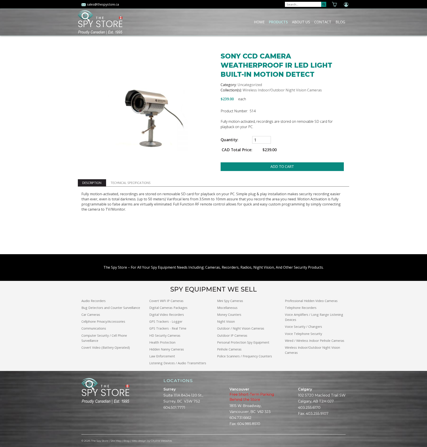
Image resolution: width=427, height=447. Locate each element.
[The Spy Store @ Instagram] (90, 419)
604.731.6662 (241, 418)
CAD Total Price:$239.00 (249, 149)
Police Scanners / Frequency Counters (244, 356)
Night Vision (226, 321)
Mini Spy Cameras (230, 301)
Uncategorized (250, 84)
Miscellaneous (227, 308)
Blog (340, 22)
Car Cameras (90, 314)
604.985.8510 (248, 424)
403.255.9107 (317, 413)
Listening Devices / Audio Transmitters (177, 363)
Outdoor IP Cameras (232, 335)
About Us (301, 22)
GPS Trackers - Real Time (167, 328)
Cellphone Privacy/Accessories (103, 321)
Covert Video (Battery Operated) (105, 347)
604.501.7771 (174, 407)
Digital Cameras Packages (168, 308)
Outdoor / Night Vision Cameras (240, 328)
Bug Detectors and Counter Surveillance (110, 308)
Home (259, 22)
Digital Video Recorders (166, 314)
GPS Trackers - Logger (165, 321)
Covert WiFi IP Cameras (166, 301)
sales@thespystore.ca (103, 4)
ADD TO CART (282, 166)
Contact (322, 22)
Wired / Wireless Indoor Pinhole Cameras (314, 340)
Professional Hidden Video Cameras (311, 301)
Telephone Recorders (300, 308)
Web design (138, 440)
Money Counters (229, 314)
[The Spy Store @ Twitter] (87, 419)
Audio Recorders (93, 301)
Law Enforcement (162, 356)
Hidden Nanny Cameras (166, 349)
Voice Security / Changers (303, 326)
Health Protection (162, 342)
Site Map (115, 440)
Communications (93, 328)
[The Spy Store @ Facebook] (83, 419)
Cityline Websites (161, 440)
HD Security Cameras (164, 335)
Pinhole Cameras (229, 349)
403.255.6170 (309, 407)
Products (278, 22)
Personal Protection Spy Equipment (243, 342)
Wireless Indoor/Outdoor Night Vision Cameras (282, 90)
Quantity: (229, 139)
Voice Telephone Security (303, 334)
